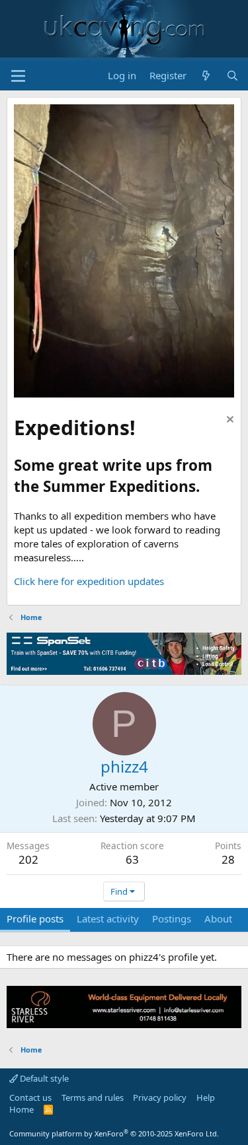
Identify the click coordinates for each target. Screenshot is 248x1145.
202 (28, 859)
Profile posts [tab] (35, 918)
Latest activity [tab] (108, 918)
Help (205, 1097)
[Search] (232, 75)
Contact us (30, 1097)
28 (228, 859)
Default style (43, 1078)
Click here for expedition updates (89, 581)
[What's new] (206, 75)
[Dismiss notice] (228, 421)
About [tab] (218, 918)
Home (21, 1109)
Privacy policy (159, 1097)
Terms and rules (93, 1097)
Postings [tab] (171, 918)
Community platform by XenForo (114, 1133)
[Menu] (18, 76)
